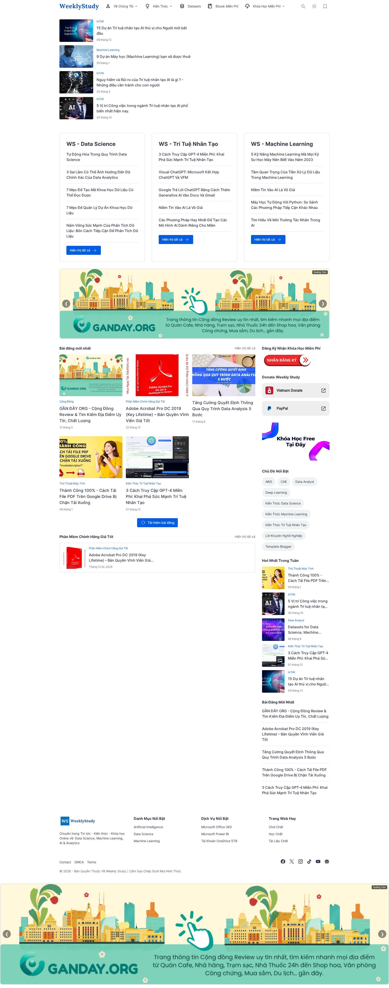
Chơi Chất (276, 827)
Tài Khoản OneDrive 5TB (219, 841)
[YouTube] (318, 861)
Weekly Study (116, 871)
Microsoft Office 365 (216, 827)
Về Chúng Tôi (123, 6)
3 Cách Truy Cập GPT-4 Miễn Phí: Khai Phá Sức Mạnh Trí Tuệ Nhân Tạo (191, 157)
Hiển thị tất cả (80, 250)
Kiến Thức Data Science (283, 503)
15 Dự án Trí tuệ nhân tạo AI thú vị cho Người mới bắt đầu (142, 31)
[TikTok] (309, 861)
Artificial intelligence (148, 827)
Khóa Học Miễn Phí (266, 6)
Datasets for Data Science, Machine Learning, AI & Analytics (308, 630)
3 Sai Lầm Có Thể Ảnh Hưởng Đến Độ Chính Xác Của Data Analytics (98, 175)
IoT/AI (100, 21)
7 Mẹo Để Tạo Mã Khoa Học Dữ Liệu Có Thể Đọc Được (99, 192)
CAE (284, 482)
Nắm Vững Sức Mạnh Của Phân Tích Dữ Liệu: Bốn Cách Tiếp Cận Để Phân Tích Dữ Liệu (102, 230)
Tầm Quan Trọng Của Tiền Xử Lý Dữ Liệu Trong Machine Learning (285, 175)
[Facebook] (283, 861)
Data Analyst (304, 482)
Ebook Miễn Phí (227, 6)
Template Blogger (278, 546)
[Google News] (327, 861)
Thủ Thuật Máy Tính (72, 483)
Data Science (143, 834)
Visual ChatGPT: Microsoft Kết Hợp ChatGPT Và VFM (189, 175)
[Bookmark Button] (325, 6)
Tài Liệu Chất (278, 841)
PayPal (282, 408)
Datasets (194, 6)
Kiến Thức (160, 6)
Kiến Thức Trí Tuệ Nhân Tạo (143, 483)
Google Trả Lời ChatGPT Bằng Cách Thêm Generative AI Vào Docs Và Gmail (194, 192)
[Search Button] (303, 6)
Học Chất (276, 834)
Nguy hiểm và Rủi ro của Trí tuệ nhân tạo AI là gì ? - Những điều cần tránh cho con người (140, 82)
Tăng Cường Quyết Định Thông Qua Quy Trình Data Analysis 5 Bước (222, 408)
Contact (65, 862)
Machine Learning (108, 50)
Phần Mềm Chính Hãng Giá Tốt (145, 401)
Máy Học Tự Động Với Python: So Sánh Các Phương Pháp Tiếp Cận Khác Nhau (284, 205)
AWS (268, 482)
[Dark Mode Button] (314, 6)
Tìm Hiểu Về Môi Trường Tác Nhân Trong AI (285, 223)
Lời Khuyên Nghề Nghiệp (283, 536)
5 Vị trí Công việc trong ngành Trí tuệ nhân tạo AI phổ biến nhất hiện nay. (142, 108)
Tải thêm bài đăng (161, 523)
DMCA (79, 862)
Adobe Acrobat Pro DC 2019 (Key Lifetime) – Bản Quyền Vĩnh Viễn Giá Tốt (157, 414)
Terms (91, 862)
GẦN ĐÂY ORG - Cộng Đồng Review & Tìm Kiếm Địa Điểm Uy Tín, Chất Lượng (90, 414)
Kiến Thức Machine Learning (286, 514)
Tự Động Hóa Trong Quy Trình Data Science (96, 157)
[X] (291, 861)
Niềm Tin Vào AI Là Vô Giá (181, 207)
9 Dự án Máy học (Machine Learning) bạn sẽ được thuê (143, 56)
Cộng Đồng (66, 401)
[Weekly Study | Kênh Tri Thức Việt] (79, 6)
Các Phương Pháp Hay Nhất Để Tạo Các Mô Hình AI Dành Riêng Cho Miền (193, 223)
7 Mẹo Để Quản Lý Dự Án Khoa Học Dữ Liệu (99, 210)
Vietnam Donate (289, 390)
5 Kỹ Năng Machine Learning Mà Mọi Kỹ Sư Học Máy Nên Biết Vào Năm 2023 (285, 157)
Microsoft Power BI (215, 834)
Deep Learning (276, 492)
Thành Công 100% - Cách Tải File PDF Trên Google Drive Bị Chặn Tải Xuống (87, 496)
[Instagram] (300, 861)
